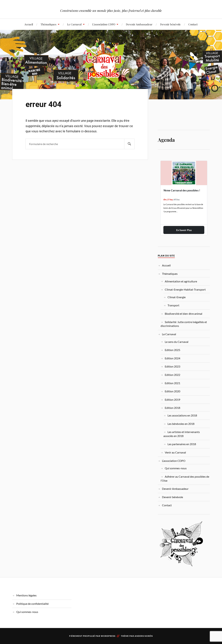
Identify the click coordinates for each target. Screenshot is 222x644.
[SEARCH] (129, 144)
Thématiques (48, 24)
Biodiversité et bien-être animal (183, 313)
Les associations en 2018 (182, 415)
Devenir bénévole (170, 24)
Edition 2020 (172, 391)
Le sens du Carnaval (176, 341)
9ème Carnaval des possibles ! (181, 190)
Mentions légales (26, 595)
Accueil (28, 24)
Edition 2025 (172, 350)
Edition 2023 (172, 366)
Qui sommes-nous (176, 468)
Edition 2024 (172, 358)
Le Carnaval (74, 24)
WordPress (108, 636)
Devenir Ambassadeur (139, 24)
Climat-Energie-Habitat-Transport (185, 289)
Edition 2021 (172, 383)
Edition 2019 (172, 399)
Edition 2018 (172, 407)
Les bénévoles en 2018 (181, 423)
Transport (173, 305)
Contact (193, 24)
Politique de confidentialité (32, 603)
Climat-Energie (177, 297)
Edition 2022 (172, 374)
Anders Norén (144, 636)
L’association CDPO (103, 24)
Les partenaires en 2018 (182, 444)
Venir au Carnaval (175, 452)
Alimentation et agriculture (181, 281)
